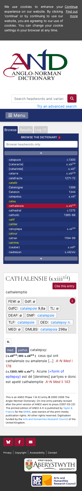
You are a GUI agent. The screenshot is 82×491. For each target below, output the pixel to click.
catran (42, 238)
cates (12, 201)
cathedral (42, 210)
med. (10, 350)
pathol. (23, 350)
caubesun (42, 252)
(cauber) (42, 247)
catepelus (42, 196)
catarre (42, 173)
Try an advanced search (57, 106)
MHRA (27, 411)
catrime (14, 242)
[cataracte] (42, 164)
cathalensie (42, 206)
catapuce (42, 159)
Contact (52, 452)
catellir (13, 182)
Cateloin (42, 192)
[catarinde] (42, 168)
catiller (13, 224)
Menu (18, 115)
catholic (42, 215)
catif (12, 219)
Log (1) (41, 130)
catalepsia (48, 329)
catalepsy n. (61, 322)
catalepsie (28, 308)
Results (26, 130)
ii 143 (57, 382)
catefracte (42, 178)
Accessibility (37, 452)
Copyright (20, 452)
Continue (71, 6)
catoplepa (42, 229)
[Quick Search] (72, 98)
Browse (10, 130)
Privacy (7, 452)
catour (13, 233)
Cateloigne (42, 187)
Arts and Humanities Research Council (45, 419)
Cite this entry (64, 286)
